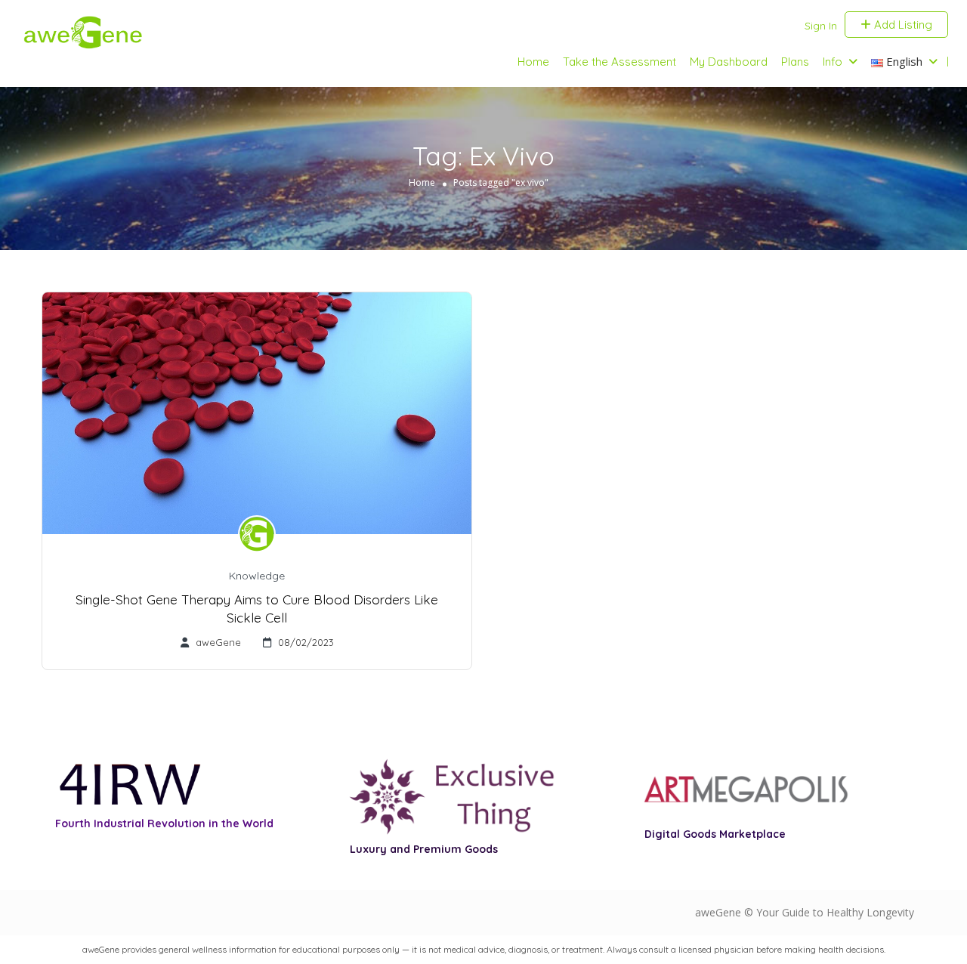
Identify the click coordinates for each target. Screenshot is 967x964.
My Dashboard (729, 61)
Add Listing (901, 24)
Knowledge (257, 575)
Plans (795, 61)
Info (832, 61)
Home (533, 61)
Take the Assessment (619, 61)
